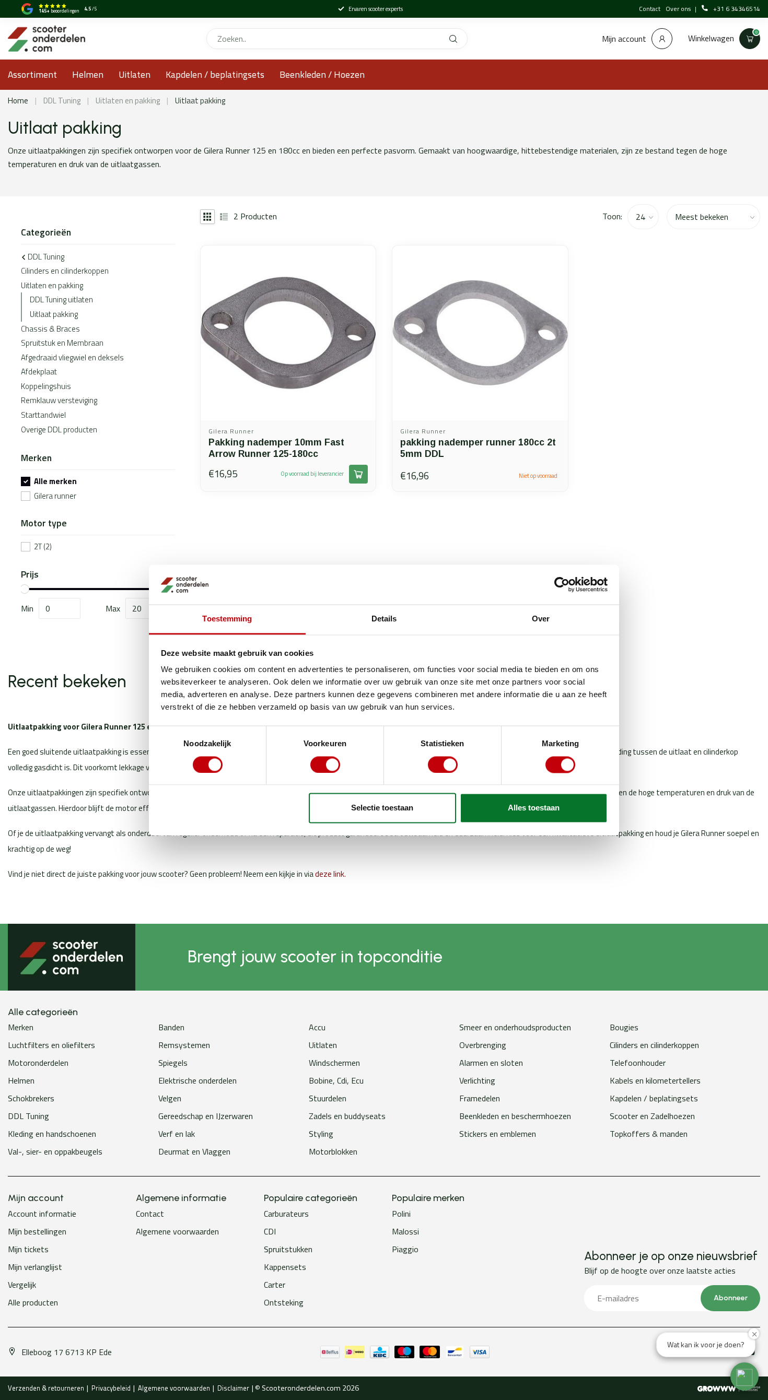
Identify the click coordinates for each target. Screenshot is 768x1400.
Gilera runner (55, 496)
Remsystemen (184, 1045)
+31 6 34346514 (736, 9)
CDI (270, 1231)
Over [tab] (541, 619)
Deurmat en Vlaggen (194, 1151)
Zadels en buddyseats (347, 1116)
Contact (649, 9)
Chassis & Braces (50, 329)
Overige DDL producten (59, 429)
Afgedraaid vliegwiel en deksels (72, 357)
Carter (274, 1284)
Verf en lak (176, 1133)
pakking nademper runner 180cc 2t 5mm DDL (478, 447)
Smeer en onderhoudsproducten (515, 1027)
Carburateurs (286, 1213)
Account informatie (42, 1213)
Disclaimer (233, 1388)
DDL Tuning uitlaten (61, 299)
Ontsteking (284, 1302)
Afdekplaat (39, 372)
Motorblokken (333, 1151)
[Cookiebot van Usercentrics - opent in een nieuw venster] (562, 584)
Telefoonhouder (638, 1062)
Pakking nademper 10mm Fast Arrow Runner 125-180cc (276, 447)
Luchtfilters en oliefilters (51, 1045)
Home (18, 101)
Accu (317, 1027)
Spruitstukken (288, 1249)
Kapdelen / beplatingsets (215, 74)
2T (43, 547)
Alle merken (55, 481)
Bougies (624, 1027)
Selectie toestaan (382, 808)
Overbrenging (482, 1045)
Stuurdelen (327, 1098)
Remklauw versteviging (59, 400)
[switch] (325, 764)
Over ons (679, 9)
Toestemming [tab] (227, 619)
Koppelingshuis (46, 386)
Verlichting (477, 1080)
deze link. (330, 874)
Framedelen (479, 1098)
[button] (744, 1376)
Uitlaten (134, 74)
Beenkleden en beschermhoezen (515, 1116)
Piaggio (405, 1249)
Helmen (87, 74)
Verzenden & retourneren (46, 1388)
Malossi (405, 1231)
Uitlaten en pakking (128, 101)
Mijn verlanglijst (35, 1267)
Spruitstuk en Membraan (62, 343)
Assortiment (32, 74)
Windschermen (334, 1062)
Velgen (169, 1098)
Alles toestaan (534, 808)
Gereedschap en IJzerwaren (205, 1116)
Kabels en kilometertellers (655, 1080)
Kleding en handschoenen (52, 1133)
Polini (401, 1213)
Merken (20, 1027)
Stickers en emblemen (497, 1133)
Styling (321, 1133)
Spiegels (173, 1062)
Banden (171, 1027)
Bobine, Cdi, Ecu (336, 1080)
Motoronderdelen (38, 1062)
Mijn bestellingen (37, 1231)
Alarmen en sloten (491, 1062)
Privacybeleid (111, 1388)
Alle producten (33, 1302)
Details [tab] (384, 619)
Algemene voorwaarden (177, 1231)
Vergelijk (22, 1284)
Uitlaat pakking (200, 101)
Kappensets (285, 1267)
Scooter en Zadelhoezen (652, 1116)
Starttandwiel (43, 415)
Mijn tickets (28, 1249)
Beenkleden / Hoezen (322, 74)
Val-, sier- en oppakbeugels (55, 1151)
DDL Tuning (61, 101)
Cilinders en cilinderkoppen (65, 271)
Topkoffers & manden (649, 1133)
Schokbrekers (31, 1098)
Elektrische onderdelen (197, 1080)
